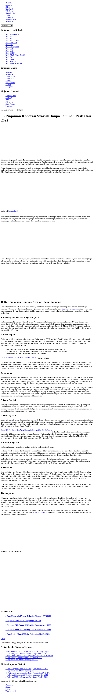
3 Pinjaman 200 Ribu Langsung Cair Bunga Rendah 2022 (28, 630)
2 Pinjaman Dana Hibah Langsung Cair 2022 (23, 621)
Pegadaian (9, 106)
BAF (7, 100)
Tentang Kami (11, 691)
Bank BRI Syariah (12, 47)
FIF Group (9, 11)
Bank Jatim (10, 59)
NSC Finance (10, 83)
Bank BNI (9, 38)
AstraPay (9, 98)
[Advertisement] (47, 141)
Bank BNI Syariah (12, 41)
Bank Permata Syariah (14, 63)
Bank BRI (9, 45)
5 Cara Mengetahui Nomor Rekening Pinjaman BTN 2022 (28, 616)
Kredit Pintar (10, 76)
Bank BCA (10, 36)
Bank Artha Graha (12, 34)
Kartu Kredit (10, 13)
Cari (20, 110)
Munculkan (13, 211)
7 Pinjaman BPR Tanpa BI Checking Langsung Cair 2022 (28, 625)
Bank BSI (9, 49)
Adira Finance (11, 19)
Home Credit (10, 21)
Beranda (9, 3)
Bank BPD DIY (11, 43)
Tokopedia (9, 17)
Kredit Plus (10, 79)
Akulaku (9, 5)
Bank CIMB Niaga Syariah (15, 55)
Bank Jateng (10, 57)
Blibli (8, 7)
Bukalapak (9, 9)
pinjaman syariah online (70, 309)
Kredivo (8, 81)
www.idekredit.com (40, 512)
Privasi (8, 689)
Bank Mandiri (11, 61)
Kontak (8, 687)
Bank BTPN (10, 53)
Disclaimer (9, 685)
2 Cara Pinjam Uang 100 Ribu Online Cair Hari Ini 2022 (28, 634)
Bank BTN (10, 51)
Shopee (8, 15)
